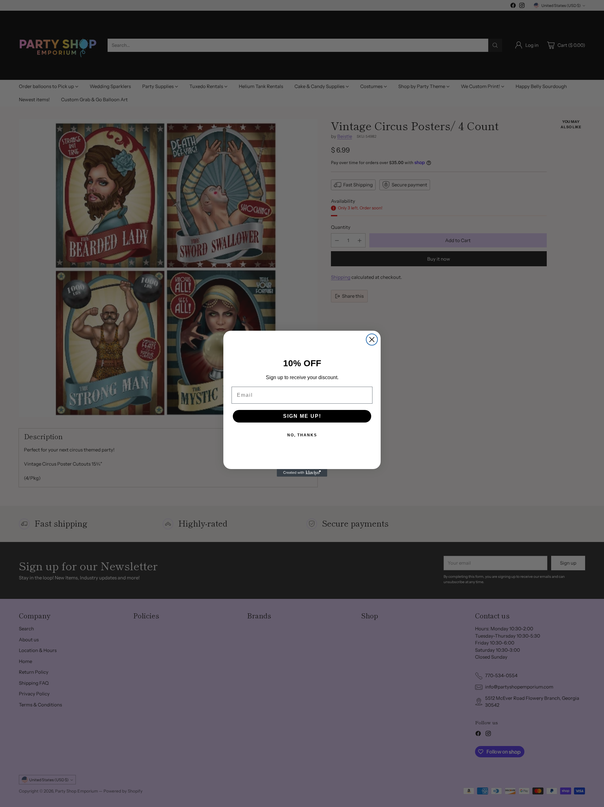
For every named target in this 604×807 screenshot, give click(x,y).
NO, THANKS (302, 435)
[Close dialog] (372, 339)
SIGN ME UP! (302, 416)
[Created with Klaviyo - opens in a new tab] (302, 473)
